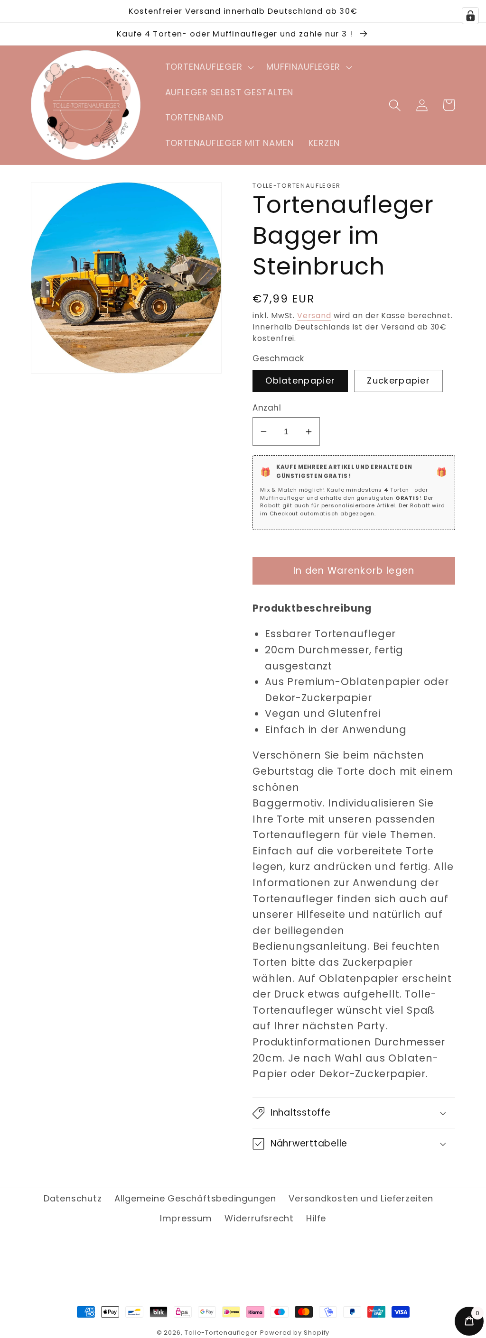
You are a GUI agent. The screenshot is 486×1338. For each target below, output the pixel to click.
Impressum (186, 1218)
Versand (314, 316)
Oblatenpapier (300, 380)
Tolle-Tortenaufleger (221, 1332)
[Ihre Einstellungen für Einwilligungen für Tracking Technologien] (470, 16)
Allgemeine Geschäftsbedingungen (195, 1198)
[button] (208, 67)
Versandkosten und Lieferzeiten (361, 1198)
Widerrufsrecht (259, 1218)
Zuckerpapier (398, 380)
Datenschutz (73, 1198)
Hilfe (316, 1218)
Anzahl (266, 408)
